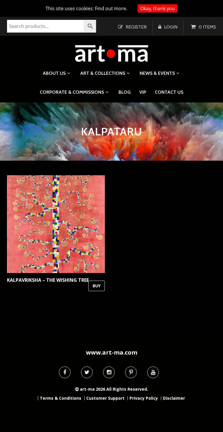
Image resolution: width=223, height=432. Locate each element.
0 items (207, 27)
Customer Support (105, 398)
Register (136, 27)
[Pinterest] (131, 372)
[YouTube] (153, 372)
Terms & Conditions (60, 398)
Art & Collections (102, 73)
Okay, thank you (157, 8)
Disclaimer (174, 398)
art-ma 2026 (92, 389)
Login (170, 27)
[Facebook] (65, 372)
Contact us (169, 92)
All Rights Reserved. (127, 389)
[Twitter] (87, 372)
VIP (142, 92)
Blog (124, 92)
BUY (96, 285)
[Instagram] (109, 372)
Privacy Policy (144, 398)
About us (54, 73)
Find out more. (111, 8)
